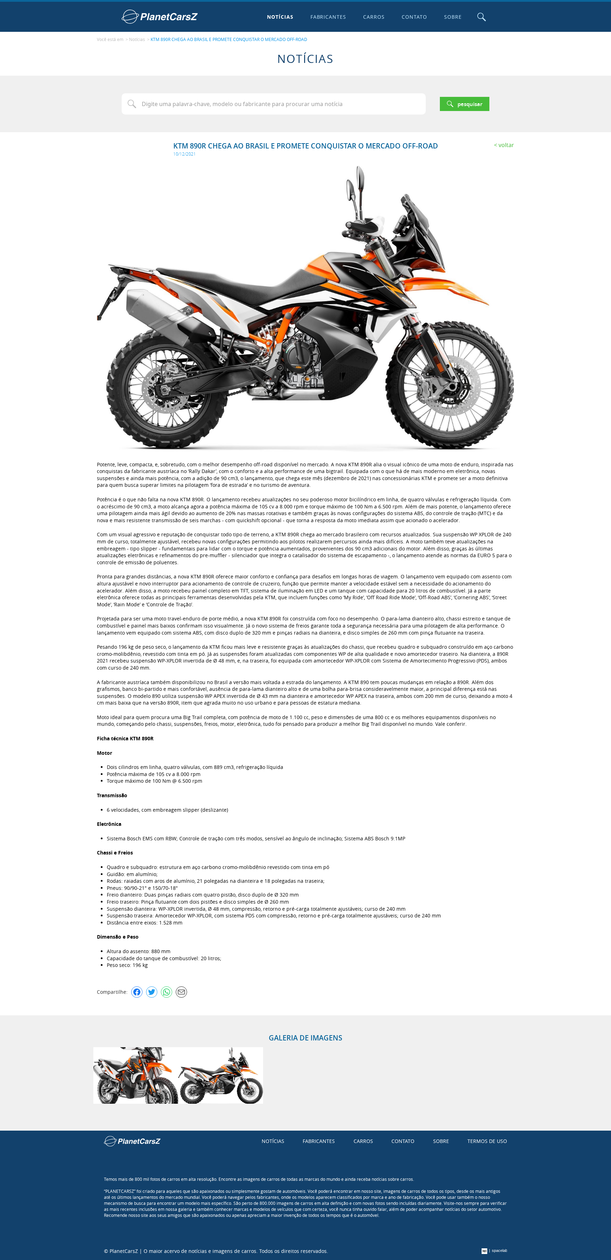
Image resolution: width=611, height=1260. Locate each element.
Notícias (280, 16)
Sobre (453, 16)
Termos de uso (487, 1141)
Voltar (506, 145)
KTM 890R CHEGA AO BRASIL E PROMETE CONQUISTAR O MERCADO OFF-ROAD (229, 39)
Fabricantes (328, 16)
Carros (374, 16)
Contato (414, 16)
